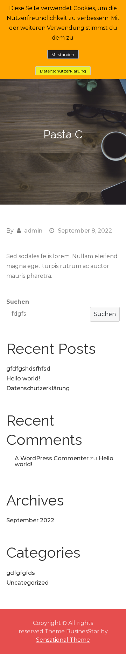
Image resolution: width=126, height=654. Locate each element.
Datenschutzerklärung (38, 388)
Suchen (17, 301)
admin (33, 230)
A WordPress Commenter (52, 458)
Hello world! (23, 378)
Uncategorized (27, 582)
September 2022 (30, 520)
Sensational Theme (63, 639)
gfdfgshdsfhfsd (28, 368)
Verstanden (63, 54)
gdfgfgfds (20, 573)
